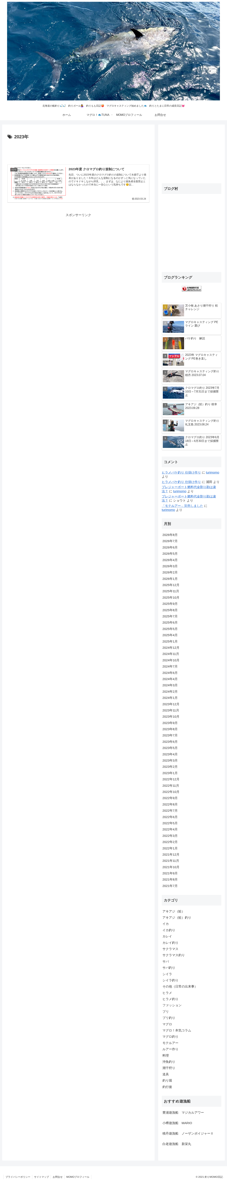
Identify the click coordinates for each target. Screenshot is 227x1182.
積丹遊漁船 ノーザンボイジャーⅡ (188, 1133)
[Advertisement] (78, 151)
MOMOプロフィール (77, 1176)
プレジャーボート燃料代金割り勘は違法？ (189, 489)
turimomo (212, 472)
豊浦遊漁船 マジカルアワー (183, 1112)
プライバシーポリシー (17, 1176)
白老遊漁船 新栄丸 (176, 1144)
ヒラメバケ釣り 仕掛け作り (181, 472)
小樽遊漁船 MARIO (177, 1123)
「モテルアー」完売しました (182, 506)
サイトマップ (41, 1176)
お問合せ (58, 1176)
